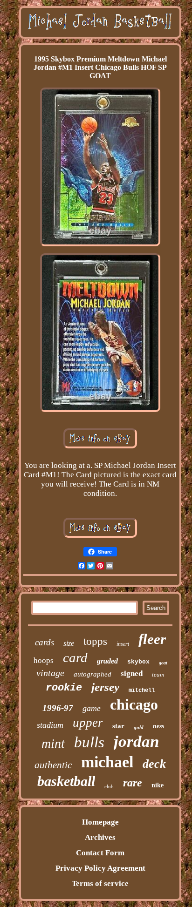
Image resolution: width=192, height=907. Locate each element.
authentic (53, 765)
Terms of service (100, 883)
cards (44, 642)
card (75, 657)
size (68, 643)
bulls (89, 742)
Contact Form (100, 852)
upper (88, 723)
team (158, 674)
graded (107, 661)
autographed (92, 674)
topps (95, 641)
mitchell (142, 690)
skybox (138, 661)
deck (154, 764)
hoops (44, 660)
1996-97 (57, 708)
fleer (152, 639)
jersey (105, 687)
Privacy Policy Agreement (100, 868)
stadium (50, 725)
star (118, 726)
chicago (134, 704)
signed (132, 673)
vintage (50, 673)
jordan (136, 741)
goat (163, 662)
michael (107, 762)
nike (157, 785)
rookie (64, 688)
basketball (66, 781)
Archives (100, 837)
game (91, 708)
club (109, 786)
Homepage (100, 822)
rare (132, 783)
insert (123, 644)
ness (158, 726)
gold (139, 727)
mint (53, 743)
